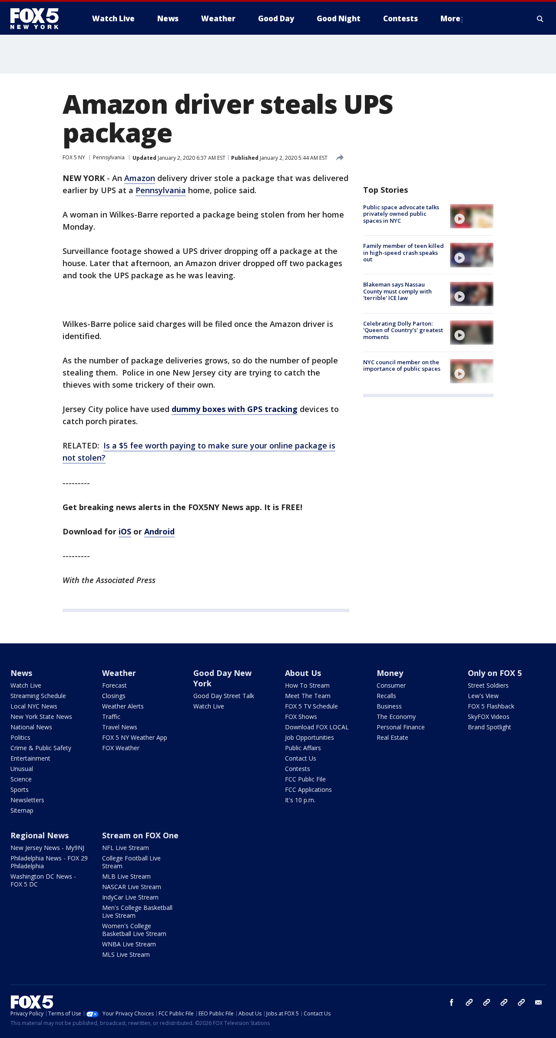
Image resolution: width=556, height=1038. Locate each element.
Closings (114, 696)
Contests (297, 768)
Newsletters (27, 800)
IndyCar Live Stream (130, 897)
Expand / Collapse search (540, 18)
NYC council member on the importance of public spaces (401, 365)
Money (390, 673)
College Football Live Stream (131, 862)
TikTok (486, 1002)
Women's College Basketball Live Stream (134, 930)
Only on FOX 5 (495, 673)
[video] (471, 216)
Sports (19, 789)
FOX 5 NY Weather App (134, 737)
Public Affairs (303, 748)
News (21, 673)
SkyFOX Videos (489, 716)
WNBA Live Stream (129, 944)
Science (21, 779)
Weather (119, 673)
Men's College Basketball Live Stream (137, 911)
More (450, 18)
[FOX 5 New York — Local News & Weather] (39, 18)
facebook (452, 1002)
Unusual (21, 768)
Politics (20, 737)
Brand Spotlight (489, 727)
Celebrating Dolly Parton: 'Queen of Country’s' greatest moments (403, 330)
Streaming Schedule (38, 696)
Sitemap (21, 810)
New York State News (41, 716)
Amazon (139, 178)
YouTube (504, 1002)
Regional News (39, 835)
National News (31, 727)
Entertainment (30, 758)
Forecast (114, 685)
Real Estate (392, 737)
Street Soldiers (488, 685)
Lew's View (483, 696)
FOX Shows (301, 716)
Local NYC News (33, 706)
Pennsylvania (109, 157)
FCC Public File (305, 779)
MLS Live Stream (126, 954)
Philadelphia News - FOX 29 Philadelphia (49, 862)
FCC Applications (308, 789)
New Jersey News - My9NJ (47, 848)
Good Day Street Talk (223, 696)
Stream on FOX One (140, 835)
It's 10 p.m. (300, 800)
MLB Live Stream (126, 876)
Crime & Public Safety (40, 748)
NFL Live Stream (125, 848)
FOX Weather (120, 748)
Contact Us (300, 758)
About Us (303, 673)
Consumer (391, 685)
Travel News (119, 727)
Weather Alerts (123, 706)
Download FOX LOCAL (317, 727)
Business (389, 706)
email (539, 1002)
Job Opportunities (309, 737)
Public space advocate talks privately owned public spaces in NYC (401, 213)
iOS (125, 531)
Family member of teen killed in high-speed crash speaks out (403, 252)
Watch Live (25, 685)
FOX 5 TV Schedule (311, 706)
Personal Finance (401, 727)
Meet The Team (308, 696)
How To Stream (307, 685)
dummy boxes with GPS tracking (235, 409)
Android (159, 531)
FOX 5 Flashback (491, 706)
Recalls (386, 696)
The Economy (396, 716)
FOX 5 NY (74, 157)
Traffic (111, 716)
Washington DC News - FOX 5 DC (43, 880)
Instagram (469, 1002)
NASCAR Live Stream (131, 887)
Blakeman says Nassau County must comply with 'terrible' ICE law (397, 291)
